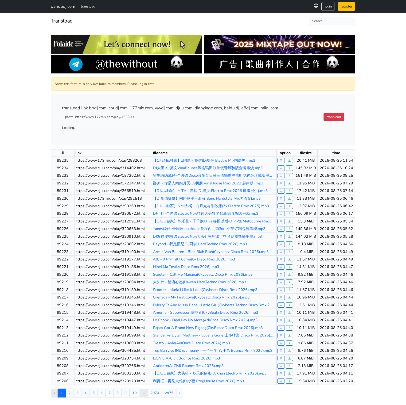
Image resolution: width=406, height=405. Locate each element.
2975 (169, 392)
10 (135, 392)
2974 (155, 392)
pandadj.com (63, 6)
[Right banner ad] (279, 44)
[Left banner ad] (126, 44)
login (328, 6)
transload (88, 6)
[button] (316, 6)
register (346, 6)
